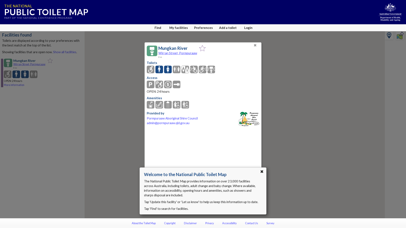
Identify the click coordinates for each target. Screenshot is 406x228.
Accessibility (229, 223)
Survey (270, 223)
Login (248, 28)
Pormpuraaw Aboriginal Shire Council (172, 118)
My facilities (178, 28)
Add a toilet (228, 28)
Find (158, 28)
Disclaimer (190, 223)
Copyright (170, 223)
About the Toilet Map (144, 223)
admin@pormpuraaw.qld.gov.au (168, 123)
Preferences (203, 28)
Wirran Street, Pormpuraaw (177, 53)
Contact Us (251, 223)
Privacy (209, 223)
